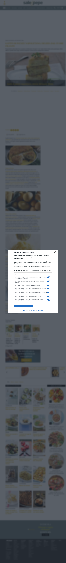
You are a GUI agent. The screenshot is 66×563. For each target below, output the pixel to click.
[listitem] (33, 275)
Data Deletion (25, 310)
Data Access (33, 310)
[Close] (55, 252)
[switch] (49, 277)
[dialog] (33, 281)
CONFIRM (23, 305)
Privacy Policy (40, 310)
